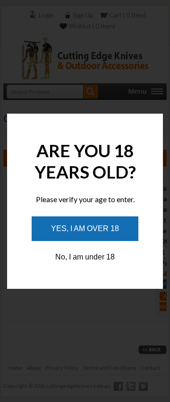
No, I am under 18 (85, 257)
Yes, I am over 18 (85, 228)
